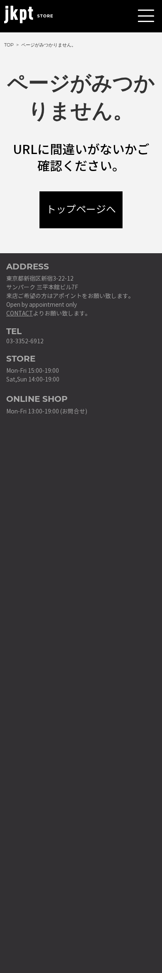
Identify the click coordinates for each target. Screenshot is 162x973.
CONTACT (19, 313)
